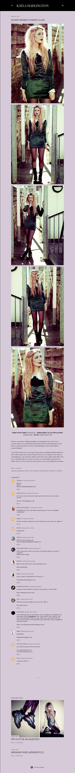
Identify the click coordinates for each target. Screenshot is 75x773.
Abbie (18, 631)
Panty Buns (20, 612)
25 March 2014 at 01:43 (28, 528)
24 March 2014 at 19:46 (32, 493)
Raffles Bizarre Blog (23, 554)
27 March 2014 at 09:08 (27, 574)
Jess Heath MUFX (22, 548)
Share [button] (12, 468)
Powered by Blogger (39, 767)
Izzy (18, 599)
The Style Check (22, 644)
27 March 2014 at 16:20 (35, 586)
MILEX (19, 528)
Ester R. (19, 561)
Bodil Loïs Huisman (23, 507)
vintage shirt (52, 470)
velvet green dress (44, 470)
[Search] (63, 5)
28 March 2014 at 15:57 (31, 612)
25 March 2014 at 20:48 (28, 561)
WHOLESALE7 (31, 433)
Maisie (19, 518)
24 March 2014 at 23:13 (27, 518)
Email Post (18, 468)
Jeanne (19, 537)
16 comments (19, 755)
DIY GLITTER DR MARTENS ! (25, 739)
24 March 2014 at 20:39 (36, 507)
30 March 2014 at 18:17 (27, 658)
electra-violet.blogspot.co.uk (25, 501)
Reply (18, 489)
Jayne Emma (21, 493)
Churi (18, 658)
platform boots (29, 470)
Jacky (18, 574)
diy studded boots (19, 470)
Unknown (20, 480)
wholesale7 (59, 470)
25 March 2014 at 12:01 (35, 548)
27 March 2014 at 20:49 (26, 599)
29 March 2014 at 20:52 (34, 644)
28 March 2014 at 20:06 (27, 631)
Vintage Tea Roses (23, 586)
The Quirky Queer (22, 605)
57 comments (19, 742)
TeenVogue (36, 470)
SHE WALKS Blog (22, 567)
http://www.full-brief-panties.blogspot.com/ (31, 624)
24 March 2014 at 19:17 (29, 480)
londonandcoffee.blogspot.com (26, 580)
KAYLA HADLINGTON (33, 5)
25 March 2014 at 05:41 (28, 537)
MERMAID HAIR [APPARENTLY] (27, 752)
